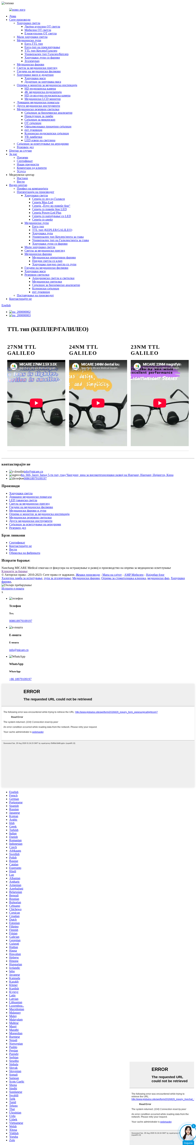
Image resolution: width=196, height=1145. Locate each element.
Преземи (22, 157)
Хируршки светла (28, 23)
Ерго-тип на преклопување (42, 47)
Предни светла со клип (47, 261)
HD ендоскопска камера (40, 88)
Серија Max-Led (42, 202)
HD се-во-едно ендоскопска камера (47, 95)
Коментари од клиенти (32, 167)
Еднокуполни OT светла (40, 33)
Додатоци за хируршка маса (42, 81)
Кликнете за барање (15, 571)
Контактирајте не (20, 298)
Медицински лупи (29, 40)
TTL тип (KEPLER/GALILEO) (52, 229)
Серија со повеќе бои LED (49, 209)
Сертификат (25, 161)
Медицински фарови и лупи (27, 510)
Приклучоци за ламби (38, 116)
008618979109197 (35, 478)
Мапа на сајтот (112, 574)
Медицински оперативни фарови (54, 257)
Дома (12, 16)
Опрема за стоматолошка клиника (123, 578)
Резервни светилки (36, 274)
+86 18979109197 (20, 679)
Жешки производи (88, 574)
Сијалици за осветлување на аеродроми (43, 143)
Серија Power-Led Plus (46, 212)
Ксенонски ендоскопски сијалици (46, 133)
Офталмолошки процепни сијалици (47, 126)
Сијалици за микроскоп (39, 119)
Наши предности (28, 164)
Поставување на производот (35, 295)
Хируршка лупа (42, 233)
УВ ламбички (33, 136)
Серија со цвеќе (42, 219)
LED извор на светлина (39, 140)
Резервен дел (25, 147)
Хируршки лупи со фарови (42, 57)
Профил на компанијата (32, 188)
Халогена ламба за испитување (22, 578)
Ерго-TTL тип (33, 43)
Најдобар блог (155, 574)
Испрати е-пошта (13, 588)
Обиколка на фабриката (24, 553)
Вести (21, 181)
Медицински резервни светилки (38, 109)
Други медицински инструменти (38, 105)
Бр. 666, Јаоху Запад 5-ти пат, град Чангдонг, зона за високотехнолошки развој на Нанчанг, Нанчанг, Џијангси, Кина (97, 475)
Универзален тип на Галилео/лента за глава (60, 240)
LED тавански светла (23, 500)
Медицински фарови (30, 64)
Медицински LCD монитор (42, 99)
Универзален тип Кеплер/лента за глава (58, 236)
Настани (22, 178)
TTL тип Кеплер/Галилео (40, 50)
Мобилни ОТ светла (37, 30)
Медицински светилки (47, 281)
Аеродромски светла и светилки (53, 278)
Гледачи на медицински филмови (39, 71)
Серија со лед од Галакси (48, 198)
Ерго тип (38, 226)
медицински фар (158, 578)
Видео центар (18, 185)
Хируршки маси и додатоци (35, 74)
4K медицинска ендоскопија (43, 92)
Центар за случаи (20, 150)
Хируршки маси (35, 78)
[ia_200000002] (20, 311)
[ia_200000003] (20, 315)
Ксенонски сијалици (45, 288)
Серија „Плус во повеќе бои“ (51, 205)
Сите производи (19, 19)
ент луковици (33, 130)
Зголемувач (31, 61)
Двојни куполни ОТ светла (42, 26)
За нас (13, 154)
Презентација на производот (35, 192)
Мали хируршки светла (32, 36)
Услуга (21, 171)
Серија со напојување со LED (51, 216)
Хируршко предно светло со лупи (54, 264)
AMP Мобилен (134, 574)
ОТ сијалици (32, 123)
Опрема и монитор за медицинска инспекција (47, 85)
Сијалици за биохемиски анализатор (48, 112)
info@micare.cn (33, 471)
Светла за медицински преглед (37, 68)
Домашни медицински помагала (38, 102)
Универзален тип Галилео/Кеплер (46, 54)
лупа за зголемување (57, 578)
